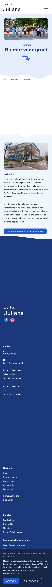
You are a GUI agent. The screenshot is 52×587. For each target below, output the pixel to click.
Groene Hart (9, 524)
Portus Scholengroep (12, 532)
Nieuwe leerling (10, 477)
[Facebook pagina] (6, 320)
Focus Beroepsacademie (14, 545)
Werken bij (8, 489)
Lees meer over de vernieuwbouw (25, 231)
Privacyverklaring (11, 496)
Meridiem (7, 528)
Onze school (15, 79)
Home (6, 473)
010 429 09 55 (10, 354)
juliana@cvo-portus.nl (13, 363)
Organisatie (8, 485)
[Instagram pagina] (12, 320)
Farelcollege (8, 520)
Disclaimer (8, 500)
